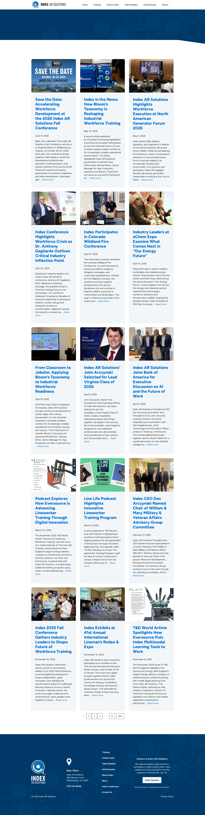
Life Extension (149, 5)
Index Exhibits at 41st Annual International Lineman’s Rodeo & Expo (101, 637)
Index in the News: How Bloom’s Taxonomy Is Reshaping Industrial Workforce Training (102, 111)
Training (97, 5)
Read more (48, 179)
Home (85, 5)
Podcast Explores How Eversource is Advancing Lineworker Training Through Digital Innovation (52, 510)
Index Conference (110, 786)
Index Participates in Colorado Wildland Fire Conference (101, 239)
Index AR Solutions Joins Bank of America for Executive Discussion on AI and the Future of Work (150, 382)
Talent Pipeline (131, 5)
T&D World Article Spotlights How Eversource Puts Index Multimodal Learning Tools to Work (150, 639)
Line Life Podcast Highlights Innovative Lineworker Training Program (100, 508)
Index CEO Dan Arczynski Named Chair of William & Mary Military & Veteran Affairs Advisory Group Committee (150, 513)
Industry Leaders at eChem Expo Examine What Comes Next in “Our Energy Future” (151, 244)
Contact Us (107, 792)
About (165, 5)
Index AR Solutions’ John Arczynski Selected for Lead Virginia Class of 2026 (102, 377)
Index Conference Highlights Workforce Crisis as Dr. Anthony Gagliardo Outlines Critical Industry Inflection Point (53, 246)
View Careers (152, 780)
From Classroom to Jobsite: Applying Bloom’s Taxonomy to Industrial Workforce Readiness (53, 379)
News (104, 781)
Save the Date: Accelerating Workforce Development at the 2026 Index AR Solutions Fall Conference (52, 113)
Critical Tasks (112, 5)
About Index (107, 775)
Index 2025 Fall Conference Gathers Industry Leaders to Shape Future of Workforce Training (53, 639)
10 (112, 716)
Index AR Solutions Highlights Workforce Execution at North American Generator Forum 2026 (150, 114)
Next (120, 716)
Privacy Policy (167, 796)
